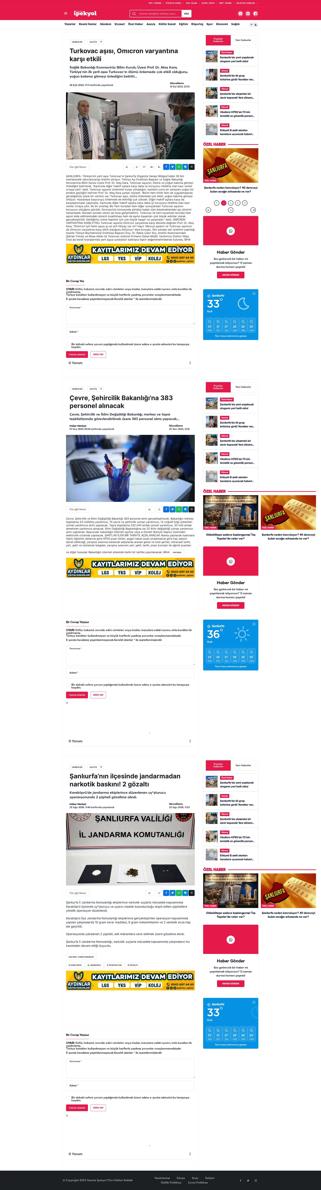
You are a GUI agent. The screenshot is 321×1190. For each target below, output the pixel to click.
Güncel (224, 89)
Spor (209, 24)
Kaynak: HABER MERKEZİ (81, 957)
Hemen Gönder (230, 282)
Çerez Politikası (198, 1182)
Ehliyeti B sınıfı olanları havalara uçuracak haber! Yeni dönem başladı (236, 134)
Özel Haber (135, 24)
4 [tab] (237, 210)
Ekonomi (222, 24)
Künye (181, 1178)
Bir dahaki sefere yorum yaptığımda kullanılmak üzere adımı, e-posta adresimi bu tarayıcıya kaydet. (130, 346)
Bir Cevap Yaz (75, 281)
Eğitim (183, 24)
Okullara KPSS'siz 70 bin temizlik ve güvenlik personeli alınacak (238, 116)
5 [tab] (244, 210)
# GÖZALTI (133, 965)
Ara (186, 13)
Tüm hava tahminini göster (231, 343)
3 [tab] (230, 210)
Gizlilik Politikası (171, 1182)
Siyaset (120, 24)
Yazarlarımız (162, 1178)
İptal (86, 622)
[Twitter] (248, 1180)
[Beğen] (127, 167)
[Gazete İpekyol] (85, 13)
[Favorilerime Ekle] (137, 167)
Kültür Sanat (167, 24)
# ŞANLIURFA (75, 965)
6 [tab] (230, 217)
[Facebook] (240, 1180)
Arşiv (195, 1178)
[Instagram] (255, 1180)
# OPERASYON (114, 965)
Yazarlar (70, 24)
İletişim (210, 1178)
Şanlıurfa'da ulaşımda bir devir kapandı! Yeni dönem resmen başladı (236, 98)
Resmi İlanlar (88, 24)
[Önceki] (208, 217)
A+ (151, 167)
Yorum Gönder (77, 354)
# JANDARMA (94, 965)
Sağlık (235, 24)
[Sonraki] (253, 217)
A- (159, 167)
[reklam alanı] (130, 254)
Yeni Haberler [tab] (243, 40)
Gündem (105, 24)
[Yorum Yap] (144, 167)
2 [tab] (223, 210)
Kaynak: (177, 552)
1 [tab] (216, 210)
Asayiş (150, 24)
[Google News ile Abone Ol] (77, 167)
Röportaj (197, 24)
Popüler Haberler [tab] (218, 40)
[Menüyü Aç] (66, 14)
